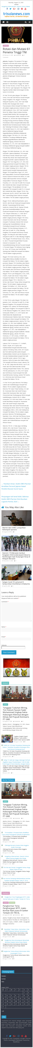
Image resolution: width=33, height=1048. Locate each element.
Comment (4, 601)
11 (7, 998)
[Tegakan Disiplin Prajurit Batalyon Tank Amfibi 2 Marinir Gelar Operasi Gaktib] (7, 735)
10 (3, 998)
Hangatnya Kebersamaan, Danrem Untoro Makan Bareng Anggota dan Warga (15, 861)
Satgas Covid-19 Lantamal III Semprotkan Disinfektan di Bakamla (16, 583)
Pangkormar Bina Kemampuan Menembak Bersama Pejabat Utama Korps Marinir (15, 945)
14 (20, 998)
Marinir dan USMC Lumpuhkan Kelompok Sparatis (14, 529)
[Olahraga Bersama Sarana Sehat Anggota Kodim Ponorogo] (16, 845)
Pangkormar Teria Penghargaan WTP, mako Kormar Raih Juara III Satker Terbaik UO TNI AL (15, 909)
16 (29, 998)
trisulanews (18, 55)
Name (3, 627)
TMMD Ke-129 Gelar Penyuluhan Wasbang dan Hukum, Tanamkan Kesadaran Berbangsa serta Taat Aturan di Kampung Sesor (16, 752)
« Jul (2, 1011)
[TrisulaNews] (3, 22)
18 (7, 1001)
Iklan (2, 981)
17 (3, 1001)
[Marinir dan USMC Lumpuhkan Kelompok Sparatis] (16, 511)
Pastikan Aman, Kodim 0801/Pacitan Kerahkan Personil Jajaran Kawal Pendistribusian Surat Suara (16, 486)
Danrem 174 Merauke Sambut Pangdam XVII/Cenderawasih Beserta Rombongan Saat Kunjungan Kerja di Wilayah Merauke (16, 556)
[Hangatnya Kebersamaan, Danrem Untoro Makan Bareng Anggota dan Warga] (16, 856)
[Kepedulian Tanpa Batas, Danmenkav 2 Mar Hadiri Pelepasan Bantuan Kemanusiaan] (16, 929)
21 (20, 1001)
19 (11, 1001)
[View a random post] (30, 22)
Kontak (3, 979)
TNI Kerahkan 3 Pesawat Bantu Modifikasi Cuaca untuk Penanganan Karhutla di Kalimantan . (15, 838)
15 (24, 998)
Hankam (6, 45)
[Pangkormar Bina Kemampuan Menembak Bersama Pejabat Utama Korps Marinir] (16, 940)
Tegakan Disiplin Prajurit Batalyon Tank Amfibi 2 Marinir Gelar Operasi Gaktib (22, 738)
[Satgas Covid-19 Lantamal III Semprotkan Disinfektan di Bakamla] (16, 566)
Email (3, 637)
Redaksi (3, 976)
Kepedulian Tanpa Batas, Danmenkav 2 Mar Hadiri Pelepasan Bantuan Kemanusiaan (15, 934)
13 (16, 998)
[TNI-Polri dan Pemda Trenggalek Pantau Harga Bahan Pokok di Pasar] (16, 867)
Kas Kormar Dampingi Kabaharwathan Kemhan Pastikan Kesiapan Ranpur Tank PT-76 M (16, 883)
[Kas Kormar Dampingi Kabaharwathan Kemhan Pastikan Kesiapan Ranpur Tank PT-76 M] (16, 878)
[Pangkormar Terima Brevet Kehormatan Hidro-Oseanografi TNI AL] (16, 951)
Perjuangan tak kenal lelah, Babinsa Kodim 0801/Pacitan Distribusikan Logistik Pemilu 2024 (15, 499)
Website (4, 645)
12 (11, 998)
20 (16, 1001)
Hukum (5, 704)
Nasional (12, 902)
